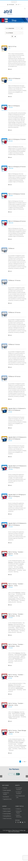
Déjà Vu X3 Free (12, 46)
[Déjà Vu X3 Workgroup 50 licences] (4, 223)
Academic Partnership (18, 815)
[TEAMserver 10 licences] (4, 282)
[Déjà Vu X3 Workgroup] (4, 108)
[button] (1, 776)
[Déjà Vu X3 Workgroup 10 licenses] (4, 141)
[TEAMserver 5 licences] (4, 346)
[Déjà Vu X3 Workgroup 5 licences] (4, 196)
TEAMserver (11, 248)
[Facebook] (15, 822)
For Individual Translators (19, 788)
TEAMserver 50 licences (14, 376)
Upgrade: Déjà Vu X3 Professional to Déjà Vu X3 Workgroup (17, 524)
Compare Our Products (6, 793)
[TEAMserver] (4, 250)
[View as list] (15, 36)
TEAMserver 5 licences (14, 344)
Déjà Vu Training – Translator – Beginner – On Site (16, 553)
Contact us (18, 809)
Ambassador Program (19, 812)
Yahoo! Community (7, 818)
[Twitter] (18, 822)
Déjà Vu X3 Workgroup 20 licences (17, 166)
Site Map (21, 830)
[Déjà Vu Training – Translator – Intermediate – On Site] (4, 616)
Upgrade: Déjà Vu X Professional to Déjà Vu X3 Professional (17, 409)
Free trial (5, 788)
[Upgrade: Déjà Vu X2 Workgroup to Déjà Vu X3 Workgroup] (4, 496)
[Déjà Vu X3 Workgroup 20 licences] (4, 168)
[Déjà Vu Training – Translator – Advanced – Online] (4, 705)
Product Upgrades (7, 790)
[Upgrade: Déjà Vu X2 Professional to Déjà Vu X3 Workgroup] (4, 468)
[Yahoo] (24, 822)
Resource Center (6, 809)
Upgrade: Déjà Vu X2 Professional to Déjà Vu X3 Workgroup (17, 467)
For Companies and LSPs (20, 796)
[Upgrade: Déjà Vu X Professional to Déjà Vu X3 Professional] (4, 410)
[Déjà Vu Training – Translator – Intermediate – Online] (4, 646)
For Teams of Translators (19, 792)
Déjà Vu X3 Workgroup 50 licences (17, 221)
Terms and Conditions (15, 831)
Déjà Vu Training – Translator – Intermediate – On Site (16, 615)
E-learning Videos (7, 813)
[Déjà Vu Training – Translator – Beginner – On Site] (4, 554)
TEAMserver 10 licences (14, 280)
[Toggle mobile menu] (25, 8)
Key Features (6, 796)
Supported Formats (7, 799)
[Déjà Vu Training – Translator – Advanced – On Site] (4, 676)
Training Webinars (7, 816)
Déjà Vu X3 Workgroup (14, 106)
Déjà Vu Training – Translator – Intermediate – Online (16, 645)
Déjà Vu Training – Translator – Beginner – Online (16, 584)
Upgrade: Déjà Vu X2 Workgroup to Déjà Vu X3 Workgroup (17, 495)
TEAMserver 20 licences (14, 312)
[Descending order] (21, 28)
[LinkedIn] (22, 822)
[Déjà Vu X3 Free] (4, 48)
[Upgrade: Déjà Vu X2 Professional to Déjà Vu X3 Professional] (4, 439)
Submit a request (7, 811)
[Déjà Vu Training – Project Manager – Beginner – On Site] (4, 732)
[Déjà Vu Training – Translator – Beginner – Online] (4, 586)
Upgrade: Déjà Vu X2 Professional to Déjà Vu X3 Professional (17, 438)
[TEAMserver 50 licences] (4, 378)
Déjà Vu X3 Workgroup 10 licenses (17, 139)
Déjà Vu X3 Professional (14, 78)
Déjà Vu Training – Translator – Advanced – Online (16, 704)
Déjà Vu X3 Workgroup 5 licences (16, 194)
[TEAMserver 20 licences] (4, 314)
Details (10, 69)
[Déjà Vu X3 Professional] (4, 80)
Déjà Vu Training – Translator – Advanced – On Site (16, 675)
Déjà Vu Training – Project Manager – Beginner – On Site (17, 731)
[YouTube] (20, 822)
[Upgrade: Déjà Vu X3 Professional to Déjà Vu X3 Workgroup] (4, 525)
